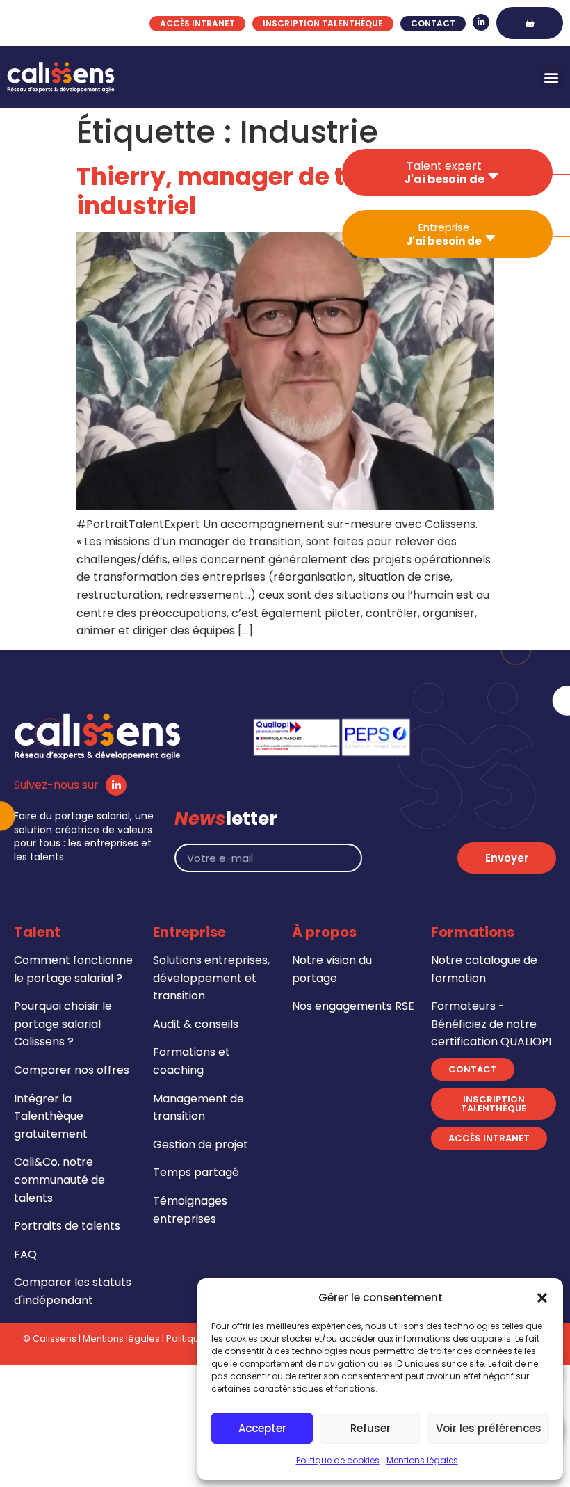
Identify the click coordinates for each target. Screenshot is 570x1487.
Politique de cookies (338, 1460)
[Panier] (529, 23)
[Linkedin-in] (481, 22)
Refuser (370, 1428)
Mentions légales (422, 1460)
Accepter (262, 1428)
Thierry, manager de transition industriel (266, 191)
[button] (542, 1298)
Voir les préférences (489, 1428)
